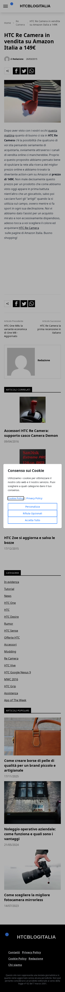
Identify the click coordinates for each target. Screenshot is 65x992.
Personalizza (32, 506)
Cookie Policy (16, 498)
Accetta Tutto (32, 520)
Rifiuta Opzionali (32, 513)
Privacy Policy (34, 498)
